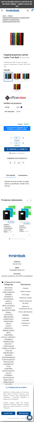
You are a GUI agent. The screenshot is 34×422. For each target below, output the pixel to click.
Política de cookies (26, 418)
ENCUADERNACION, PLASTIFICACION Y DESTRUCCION (8, 360)
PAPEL (8, 333)
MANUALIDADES (8, 330)
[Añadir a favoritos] (14, 210)
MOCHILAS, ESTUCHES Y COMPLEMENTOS (8, 290)
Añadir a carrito (18, 149)
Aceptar (8, 413)
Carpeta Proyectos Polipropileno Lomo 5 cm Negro (8, 228)
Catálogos (25, 315)
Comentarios (22, 175)
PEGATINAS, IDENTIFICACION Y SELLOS (8, 371)
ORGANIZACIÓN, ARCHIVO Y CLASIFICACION (16, 18)
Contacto (25, 288)
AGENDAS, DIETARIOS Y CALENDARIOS (8, 297)
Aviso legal (25, 295)
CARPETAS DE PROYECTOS (11, 22)
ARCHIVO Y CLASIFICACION (11, 20)
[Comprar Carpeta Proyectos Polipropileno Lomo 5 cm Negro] (13, 235)
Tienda (10, 16)
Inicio (4, 16)
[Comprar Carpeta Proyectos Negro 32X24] (29, 234)
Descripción (10, 175)
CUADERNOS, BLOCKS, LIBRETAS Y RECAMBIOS (8, 337)
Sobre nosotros (25, 291)
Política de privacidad (13, 418)
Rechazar (24, 413)
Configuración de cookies (12, 282)
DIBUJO (8, 324)
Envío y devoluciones (25, 312)
